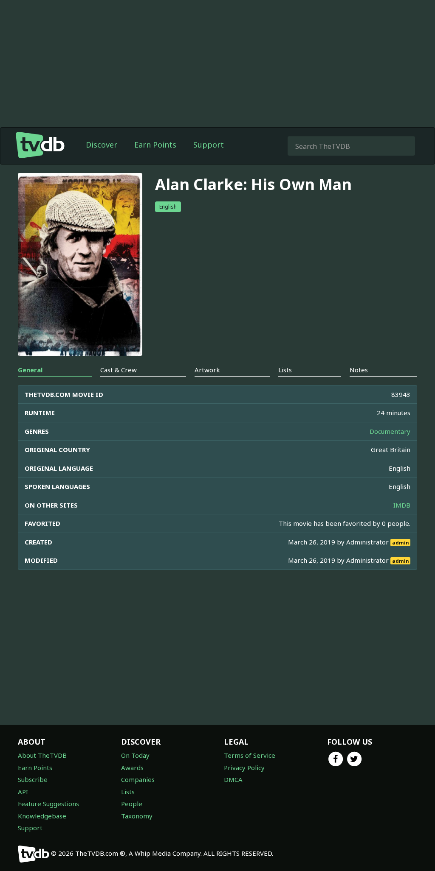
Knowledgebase (42, 816)
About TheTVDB (42, 755)
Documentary (390, 431)
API (23, 791)
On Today (135, 755)
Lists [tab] (285, 370)
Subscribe (33, 779)
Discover (101, 145)
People (131, 803)
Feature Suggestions (48, 803)
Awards (132, 767)
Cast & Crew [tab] (118, 370)
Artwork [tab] (207, 370)
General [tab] (30, 370)
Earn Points (155, 145)
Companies (138, 779)
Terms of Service (249, 755)
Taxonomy (137, 816)
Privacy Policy (244, 767)
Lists (128, 791)
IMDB (401, 505)
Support (208, 145)
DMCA (233, 779)
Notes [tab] (359, 370)
